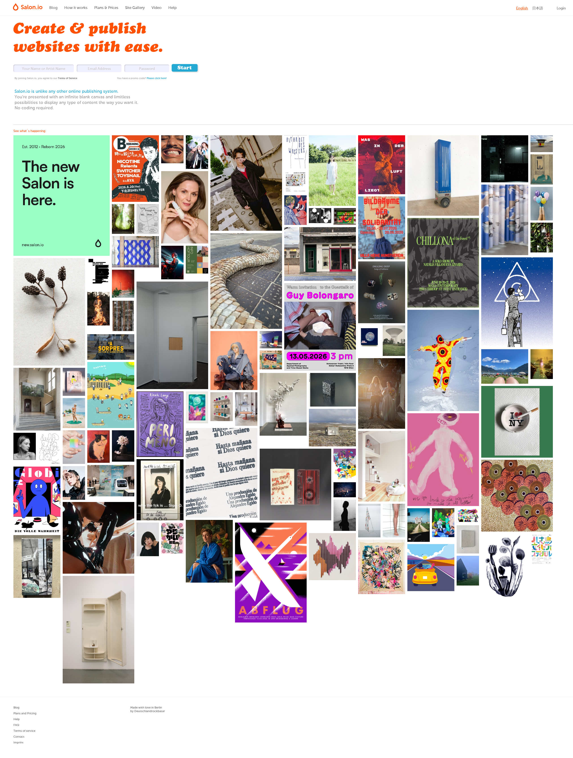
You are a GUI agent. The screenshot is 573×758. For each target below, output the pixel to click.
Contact (18, 736)
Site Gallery (135, 8)
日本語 (537, 8)
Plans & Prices (106, 8)
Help (172, 8)
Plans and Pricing (24, 713)
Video (157, 8)
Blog (53, 8)
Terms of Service (67, 78)
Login (561, 8)
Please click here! (157, 78)
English (522, 8)
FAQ (16, 725)
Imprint (18, 742)
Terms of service (24, 731)
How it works (76, 8)
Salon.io (32, 8)
